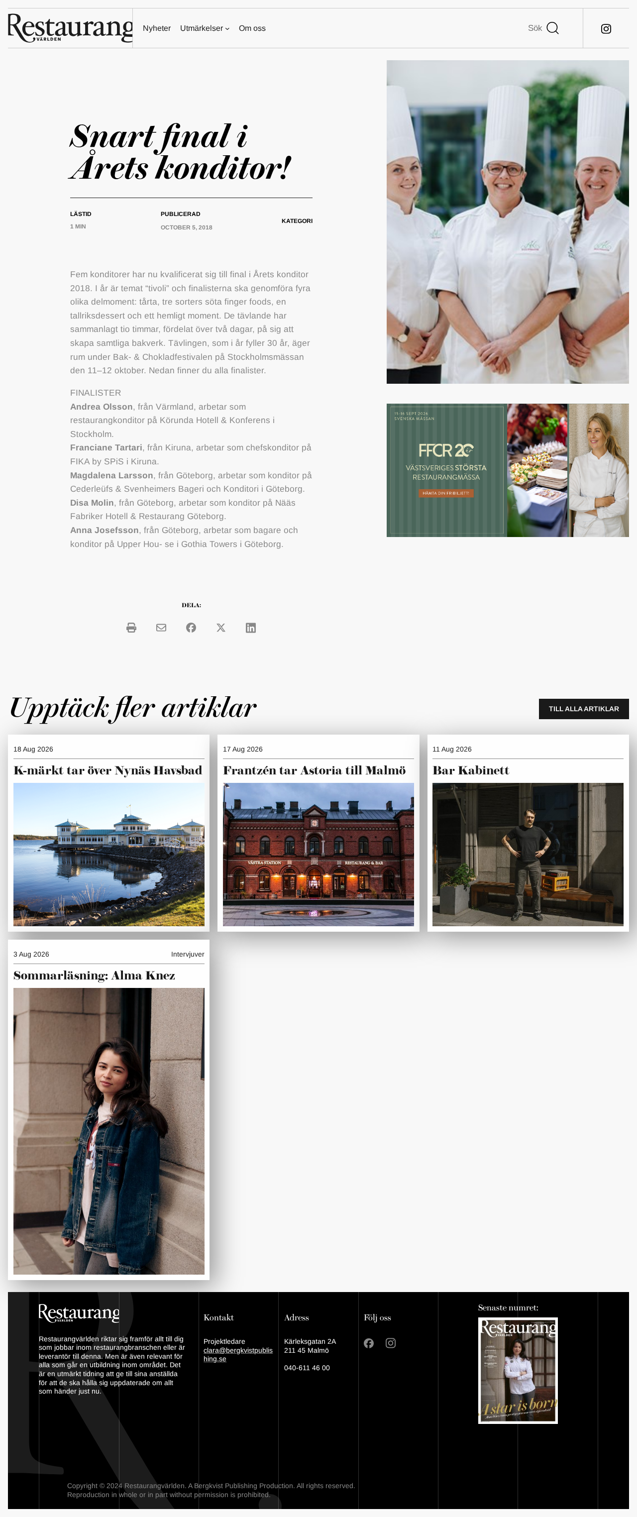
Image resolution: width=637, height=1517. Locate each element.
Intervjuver (188, 954)
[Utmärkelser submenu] (227, 28)
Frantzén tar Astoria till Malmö (314, 770)
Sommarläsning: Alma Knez (94, 976)
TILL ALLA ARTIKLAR (584, 709)
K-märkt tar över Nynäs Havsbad (108, 770)
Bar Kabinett (472, 770)
